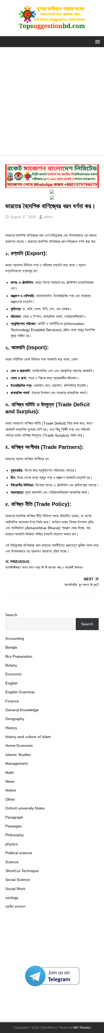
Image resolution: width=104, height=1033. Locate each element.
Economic (13, 674)
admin (48, 217)
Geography (14, 719)
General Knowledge (22, 710)
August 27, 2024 (22, 217)
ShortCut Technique (22, 871)
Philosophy (14, 835)
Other (10, 799)
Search (11, 615)
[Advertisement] (52, 102)
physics (11, 844)
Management (16, 763)
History (11, 728)
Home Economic (19, 745)
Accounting (14, 638)
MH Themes (82, 1028)
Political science (18, 853)
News (10, 781)
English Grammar (20, 692)
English (11, 683)
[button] (97, 41)
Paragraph (14, 817)
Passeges (13, 826)
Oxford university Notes (25, 808)
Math (9, 772)
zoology (11, 897)
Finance (12, 701)
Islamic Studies (18, 754)
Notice (10, 790)
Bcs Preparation (18, 656)
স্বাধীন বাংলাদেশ (15, 907)
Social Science (17, 879)
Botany (11, 665)
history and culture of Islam (28, 737)
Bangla (11, 647)
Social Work (15, 889)
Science (12, 862)
